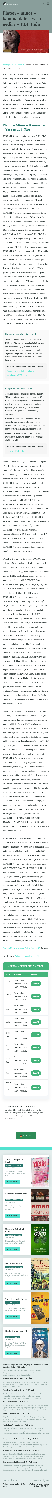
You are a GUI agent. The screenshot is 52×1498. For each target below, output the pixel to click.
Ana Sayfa (7, 65)
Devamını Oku (12, 1181)
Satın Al (36, 984)
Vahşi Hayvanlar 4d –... (16, 1299)
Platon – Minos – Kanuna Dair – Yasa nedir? (21, 948)
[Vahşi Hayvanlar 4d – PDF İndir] (40, 1308)
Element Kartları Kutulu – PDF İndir (18, 1379)
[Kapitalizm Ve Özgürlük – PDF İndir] (40, 1342)
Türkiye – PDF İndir (15, 451)
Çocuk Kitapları (12, 1302)
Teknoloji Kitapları (14, 1200)
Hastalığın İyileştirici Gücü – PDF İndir (19, 1390)
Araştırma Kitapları (14, 1267)
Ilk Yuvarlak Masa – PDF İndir (15, 1402)
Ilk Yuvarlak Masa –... (15, 1264)
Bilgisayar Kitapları (14, 1165)
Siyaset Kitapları (13, 1337)
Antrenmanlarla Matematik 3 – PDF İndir (20, 1462)
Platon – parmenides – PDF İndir (28, 956)
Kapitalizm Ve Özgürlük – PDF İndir (18, 1425)
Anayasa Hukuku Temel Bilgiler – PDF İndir (21, 1450)
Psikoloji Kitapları (13, 1235)
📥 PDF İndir (26, 1135)
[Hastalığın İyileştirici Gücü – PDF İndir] (40, 1239)
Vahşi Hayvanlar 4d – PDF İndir (16, 1413)
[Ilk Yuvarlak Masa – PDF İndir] (40, 1274)
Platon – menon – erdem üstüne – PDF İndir (39, 1485)
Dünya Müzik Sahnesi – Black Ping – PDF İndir (22, 1439)
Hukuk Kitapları (18, 65)
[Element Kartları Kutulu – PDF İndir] (40, 1205)
